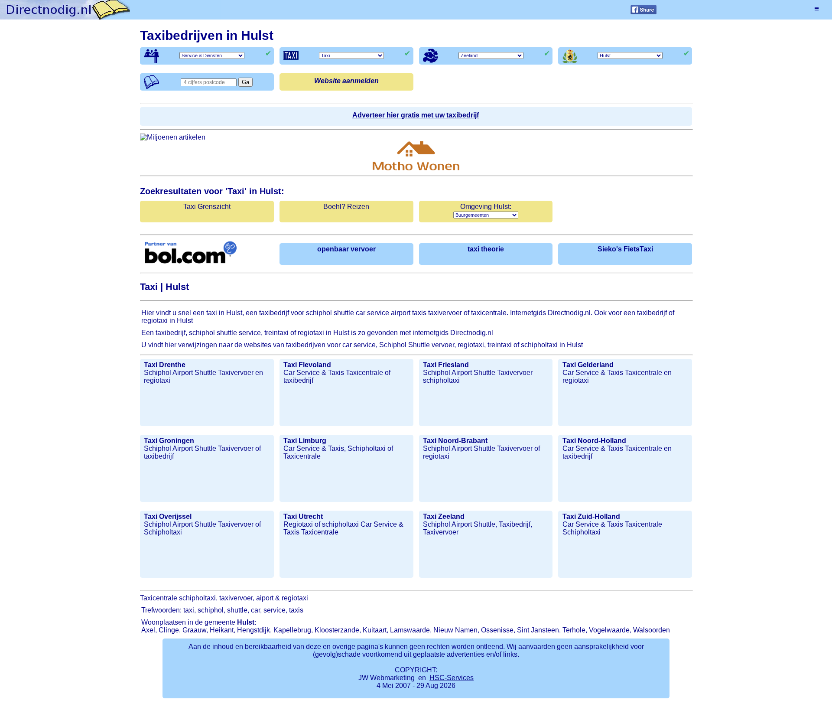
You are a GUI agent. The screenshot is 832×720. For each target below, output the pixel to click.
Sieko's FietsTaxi (625, 249)
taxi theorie (486, 249)
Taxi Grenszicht (207, 206)
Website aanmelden (346, 81)
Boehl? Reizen (346, 206)
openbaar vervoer (346, 249)
